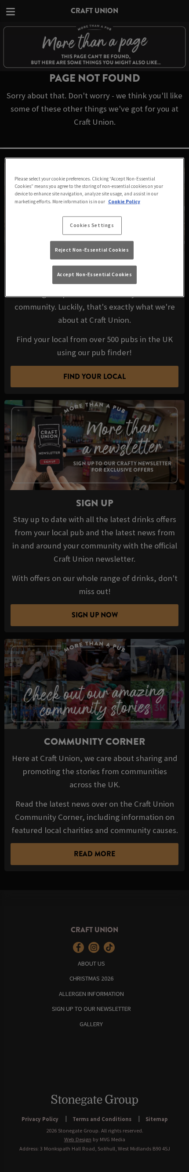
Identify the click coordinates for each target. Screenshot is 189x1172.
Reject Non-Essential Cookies (92, 250)
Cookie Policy (124, 201)
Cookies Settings (92, 225)
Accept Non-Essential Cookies (94, 274)
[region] (95, 227)
